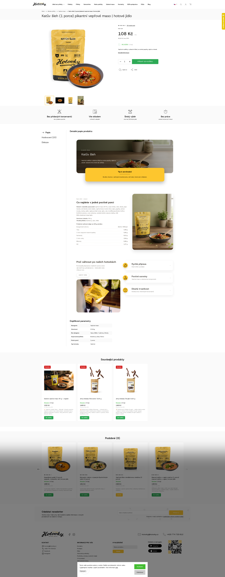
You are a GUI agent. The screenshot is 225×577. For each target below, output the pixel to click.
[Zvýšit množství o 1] (130, 61)
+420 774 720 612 (175, 534)
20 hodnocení (131, 25)
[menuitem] (58, 4)
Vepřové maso (94, 325)
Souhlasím (140, 567)
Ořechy (106, 333)
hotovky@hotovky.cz (150, 534)
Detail (119, 495)
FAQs (78, 551)
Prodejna (79, 548)
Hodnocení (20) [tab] (49, 137)
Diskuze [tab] (45, 142)
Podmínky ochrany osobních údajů (87, 556)
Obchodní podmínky (83, 553)
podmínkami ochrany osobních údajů (173, 516)
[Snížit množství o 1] (120, 61)
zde (116, 567)
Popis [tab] (48, 132)
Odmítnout (140, 572)
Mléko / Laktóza (99, 333)
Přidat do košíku (145, 61)
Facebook (69, 534)
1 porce (92, 340)
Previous (39, 469)
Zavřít (174, 75)
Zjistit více (83, 275)
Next (187, 469)
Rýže (98, 336)
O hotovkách (81, 558)
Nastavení (82, 571)
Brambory (93, 336)
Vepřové (92, 344)
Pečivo (102, 336)
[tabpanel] (59, 392)
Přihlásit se (176, 512)
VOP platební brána (82, 561)
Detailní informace (123, 52)
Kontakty (79, 546)
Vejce (92, 333)
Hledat (118, 551)
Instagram (74, 534)
